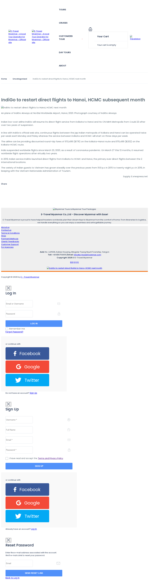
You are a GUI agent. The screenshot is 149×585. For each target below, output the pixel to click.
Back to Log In (12, 577)
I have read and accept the (36, 458)
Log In (34, 528)
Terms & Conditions (10, 233)
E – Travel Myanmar (30, 277)
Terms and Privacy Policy (50, 458)
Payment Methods (9, 238)
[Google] (27, 372)
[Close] (8, 288)
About (62, 65)
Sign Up (33, 393)
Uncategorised (20, 78)
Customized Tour (66, 38)
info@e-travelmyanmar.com (87, 254)
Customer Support (10, 244)
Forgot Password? (14, 331)
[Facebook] (27, 359)
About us (5, 227)
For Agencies (7, 247)
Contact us (6, 230)
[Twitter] (27, 385)
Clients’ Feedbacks (10, 241)
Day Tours (65, 52)
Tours (62, 9)
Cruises (63, 22)
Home (4, 78)
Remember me (17, 328)
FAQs (3, 235)
